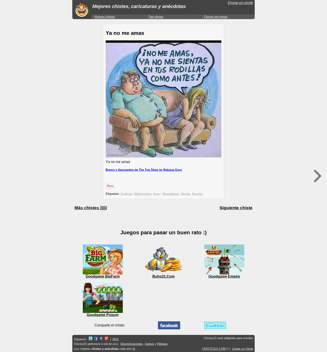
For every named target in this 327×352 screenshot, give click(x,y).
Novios (185, 193)
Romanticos (170, 193)
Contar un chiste (242, 348)
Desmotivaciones (132, 344)
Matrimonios (142, 193)
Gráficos (126, 193)
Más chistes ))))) (91, 207)
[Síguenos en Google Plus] (106, 339)
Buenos (197, 193)
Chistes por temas (216, 16)
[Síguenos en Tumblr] (101, 339)
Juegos (149, 344)
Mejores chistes (105, 16)
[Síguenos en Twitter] (90, 339)
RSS (116, 339)
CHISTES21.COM (214, 348)
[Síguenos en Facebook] (96, 339)
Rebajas (162, 344)
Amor (157, 193)
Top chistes (156, 16)
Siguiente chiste (236, 207)
